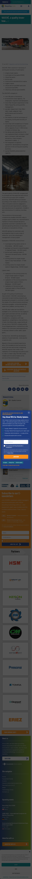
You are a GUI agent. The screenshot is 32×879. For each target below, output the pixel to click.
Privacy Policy (10, 452)
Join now (16, 457)
